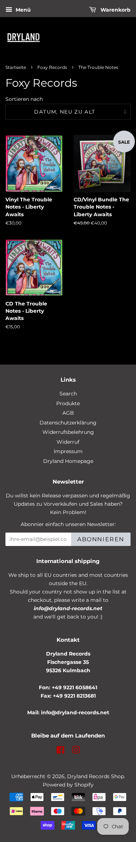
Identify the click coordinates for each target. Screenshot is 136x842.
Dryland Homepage (68, 461)
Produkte (68, 403)
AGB (68, 413)
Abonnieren (100, 539)
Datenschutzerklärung (68, 423)
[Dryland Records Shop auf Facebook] (60, 751)
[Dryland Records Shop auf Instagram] (76, 751)
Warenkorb (115, 10)
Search (68, 394)
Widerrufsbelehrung (68, 432)
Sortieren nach (24, 99)
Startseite (15, 67)
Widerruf (68, 442)
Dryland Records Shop (95, 776)
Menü (22, 10)
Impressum (68, 451)
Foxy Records (52, 67)
